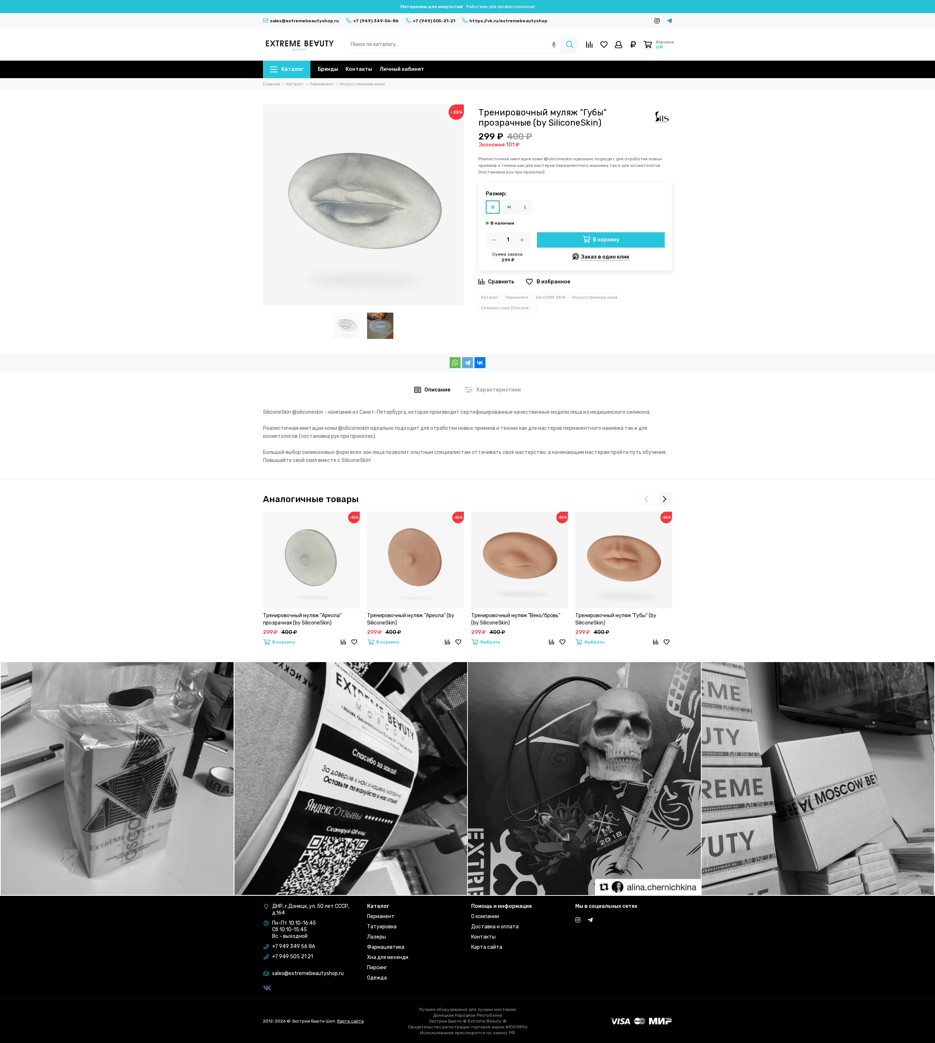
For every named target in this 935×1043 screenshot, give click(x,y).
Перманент (517, 297)
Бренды (328, 69)
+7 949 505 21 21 (292, 957)
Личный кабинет (401, 69)
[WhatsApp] (455, 362)
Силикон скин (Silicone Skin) (509, 307)
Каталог (292, 69)
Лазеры (376, 937)
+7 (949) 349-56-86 (375, 20)
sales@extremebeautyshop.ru (304, 20)
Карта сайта (486, 947)
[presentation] (646, 499)
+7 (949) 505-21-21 (434, 20)
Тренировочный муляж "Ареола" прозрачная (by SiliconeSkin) (302, 619)
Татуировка (382, 927)
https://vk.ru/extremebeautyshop (508, 20)
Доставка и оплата (495, 927)
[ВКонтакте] (479, 362)
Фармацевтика (385, 947)
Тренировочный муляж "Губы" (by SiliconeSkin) (615, 619)
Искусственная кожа (595, 297)
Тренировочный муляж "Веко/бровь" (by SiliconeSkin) (515, 619)
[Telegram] (467, 362)
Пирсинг (377, 967)
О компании (485, 916)
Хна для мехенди (387, 957)
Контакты (359, 69)
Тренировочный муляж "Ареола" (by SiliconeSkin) (410, 619)
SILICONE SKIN (550, 297)
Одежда (377, 978)
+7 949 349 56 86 (293, 946)
